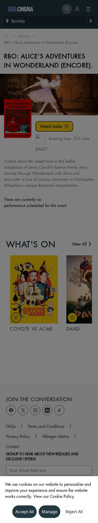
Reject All (74, 511)
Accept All (24, 511)
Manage (49, 511)
